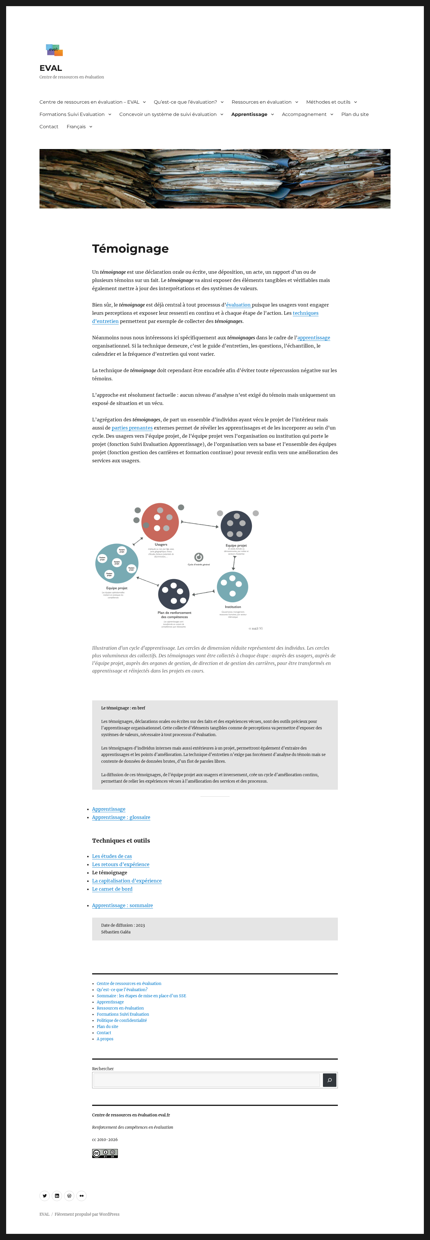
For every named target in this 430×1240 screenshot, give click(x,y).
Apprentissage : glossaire (121, 817)
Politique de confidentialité (122, 1020)
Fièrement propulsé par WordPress (87, 1214)
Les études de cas (112, 856)
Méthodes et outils (328, 102)
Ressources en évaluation (262, 102)
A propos (105, 1039)
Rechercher (103, 1068)
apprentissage (313, 338)
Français (76, 126)
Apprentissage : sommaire (122, 905)
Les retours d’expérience (120, 864)
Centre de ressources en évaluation (129, 983)
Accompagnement (304, 114)
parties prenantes (132, 428)
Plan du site (355, 114)
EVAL (50, 68)
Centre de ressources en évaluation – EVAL (89, 102)
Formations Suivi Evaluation (72, 114)
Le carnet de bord (112, 889)
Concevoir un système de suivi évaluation (168, 114)
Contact (49, 126)
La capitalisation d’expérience (127, 881)
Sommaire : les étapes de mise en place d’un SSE (141, 995)
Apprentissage (249, 114)
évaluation (239, 305)
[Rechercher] (329, 1080)
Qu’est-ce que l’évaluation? (185, 102)
